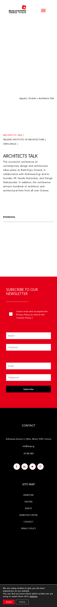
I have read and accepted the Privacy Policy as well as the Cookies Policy (32, 314)
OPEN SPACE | (10, 143)
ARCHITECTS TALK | (13, 134)
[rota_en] (28, 539)
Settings (22, 602)
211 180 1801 (29, 453)
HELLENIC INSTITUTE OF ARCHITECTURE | (24, 139)
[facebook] (17, 466)
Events (32, 98)
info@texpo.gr (28, 446)
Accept (9, 602)
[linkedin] (24, 466)
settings (33, 596)
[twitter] (32, 466)
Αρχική (23, 98)
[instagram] (40, 466)
